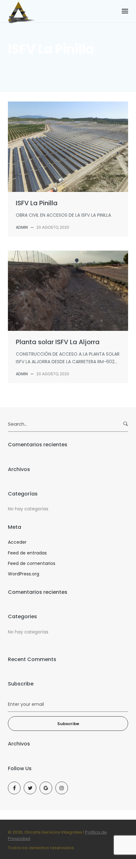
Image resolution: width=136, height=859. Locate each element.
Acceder (17, 542)
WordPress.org (23, 574)
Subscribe (68, 724)
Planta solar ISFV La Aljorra (58, 342)
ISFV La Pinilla (37, 203)
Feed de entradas (27, 553)
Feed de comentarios (31, 563)
